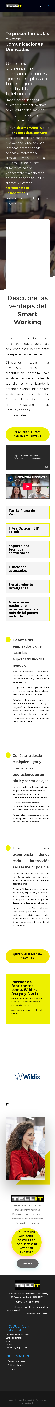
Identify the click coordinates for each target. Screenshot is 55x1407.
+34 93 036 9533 (42, 1313)
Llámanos (27, 1263)
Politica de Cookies (16, 1365)
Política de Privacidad (17, 1360)
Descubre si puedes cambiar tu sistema (28, 434)
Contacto (12, 1369)
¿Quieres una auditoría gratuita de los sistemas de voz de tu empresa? (26, 1242)
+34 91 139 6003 (32, 1302)
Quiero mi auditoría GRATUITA (27, 956)
